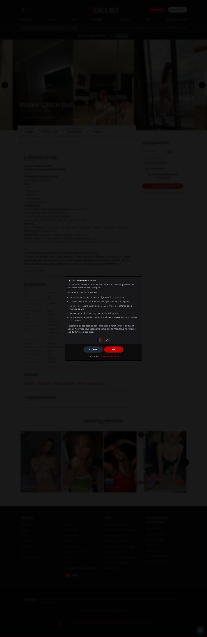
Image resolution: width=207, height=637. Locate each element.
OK (113, 349)
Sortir (93, 349)
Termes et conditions (109, 356)
